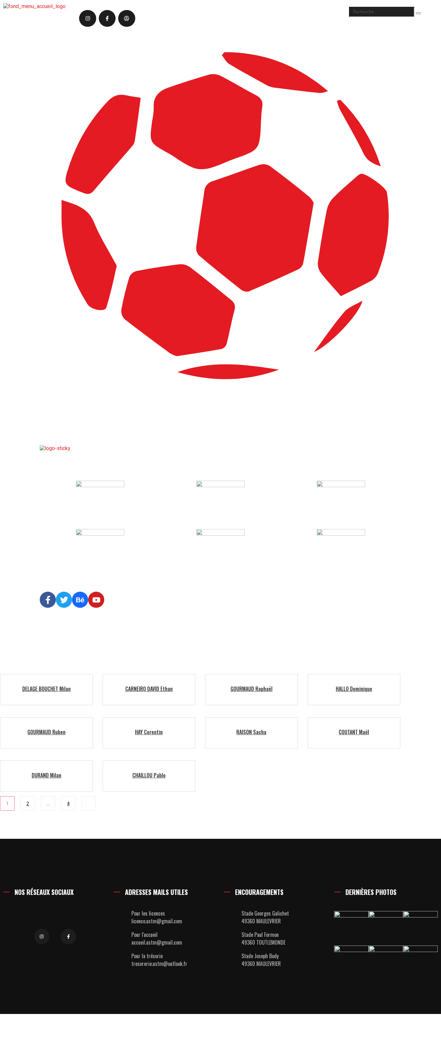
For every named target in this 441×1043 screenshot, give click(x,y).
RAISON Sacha (251, 732)
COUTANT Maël (354, 732)
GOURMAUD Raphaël (251, 689)
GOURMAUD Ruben (46, 732)
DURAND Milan (46, 775)
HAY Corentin (149, 732)
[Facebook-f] (107, 18)
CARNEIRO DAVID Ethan (149, 689)
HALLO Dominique (354, 689)
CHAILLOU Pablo (149, 775)
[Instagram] (87, 18)
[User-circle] (126, 18)
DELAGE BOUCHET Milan (46, 689)
